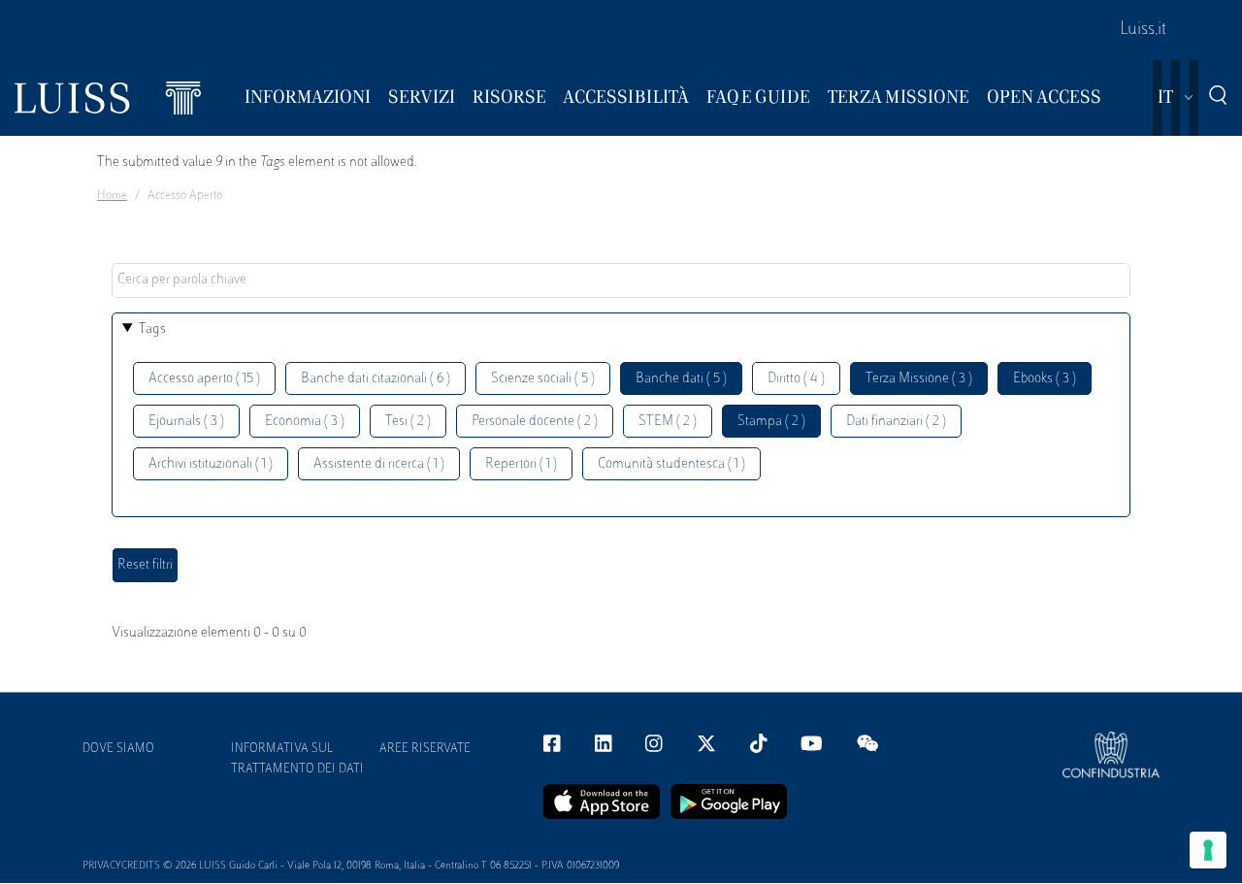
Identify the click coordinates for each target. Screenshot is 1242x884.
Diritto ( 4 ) (796, 379)
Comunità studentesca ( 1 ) (671, 464)
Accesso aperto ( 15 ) (204, 379)
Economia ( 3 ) (304, 421)
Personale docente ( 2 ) (535, 421)
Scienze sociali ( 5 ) (543, 379)
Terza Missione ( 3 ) (919, 379)
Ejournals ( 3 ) (186, 421)
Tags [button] (152, 329)
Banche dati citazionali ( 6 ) (375, 379)
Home (112, 196)
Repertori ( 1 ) (521, 464)
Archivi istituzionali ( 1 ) (210, 464)
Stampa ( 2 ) (771, 421)
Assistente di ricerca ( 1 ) (378, 464)
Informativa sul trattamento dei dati (297, 759)
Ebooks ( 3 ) (1044, 379)
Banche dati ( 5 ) (681, 379)
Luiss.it (1143, 30)
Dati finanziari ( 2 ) (896, 421)
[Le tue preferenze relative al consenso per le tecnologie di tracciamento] (1208, 850)
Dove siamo (118, 749)
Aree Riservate (425, 749)
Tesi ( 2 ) (408, 421)
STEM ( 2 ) (667, 421)
